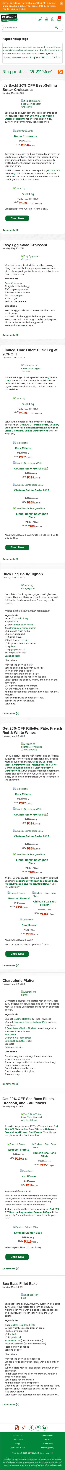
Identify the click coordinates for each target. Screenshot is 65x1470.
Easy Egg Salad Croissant (24, 245)
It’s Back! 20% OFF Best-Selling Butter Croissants (29, 87)
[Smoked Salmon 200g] (27, 1227)
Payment (48, 1439)
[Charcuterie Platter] (32, 993)
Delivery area (17, 1439)
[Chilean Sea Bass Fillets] (44, 894)
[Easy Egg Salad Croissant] (32, 258)
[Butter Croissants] (25, 130)
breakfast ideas (29, 47)
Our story (17, 1435)
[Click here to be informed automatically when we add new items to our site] (60, 72)
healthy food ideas (12, 53)
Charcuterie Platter (18, 981)
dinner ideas (38, 50)
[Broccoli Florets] (19, 893)
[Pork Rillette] (22, 442)
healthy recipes (29, 53)
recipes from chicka (44, 57)
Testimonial (47, 1435)
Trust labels (47, 1443)
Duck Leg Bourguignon (22, 574)
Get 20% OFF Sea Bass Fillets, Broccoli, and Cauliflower (28, 1101)
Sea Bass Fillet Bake (19, 1284)
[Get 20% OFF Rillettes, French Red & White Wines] (32, 746)
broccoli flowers (54, 47)
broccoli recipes (11, 50)
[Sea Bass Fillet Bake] (32, 1296)
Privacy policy (47, 1447)
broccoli (41, 47)
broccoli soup (25, 50)
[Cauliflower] (29, 919)
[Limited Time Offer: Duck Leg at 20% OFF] (32, 368)
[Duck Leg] (27, 188)
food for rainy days (53, 50)
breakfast (18, 47)
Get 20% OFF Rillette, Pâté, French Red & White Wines (32, 730)
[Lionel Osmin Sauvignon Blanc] (31, 508)
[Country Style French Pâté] (30, 463)
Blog (17, 1443)
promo (15, 58)
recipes (23, 57)
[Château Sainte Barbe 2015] (31, 484)
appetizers (8, 47)
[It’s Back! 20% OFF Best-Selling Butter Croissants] (32, 103)
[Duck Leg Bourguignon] (32, 587)
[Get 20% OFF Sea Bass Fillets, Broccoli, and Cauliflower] (32, 1117)
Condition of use (17, 1447)
